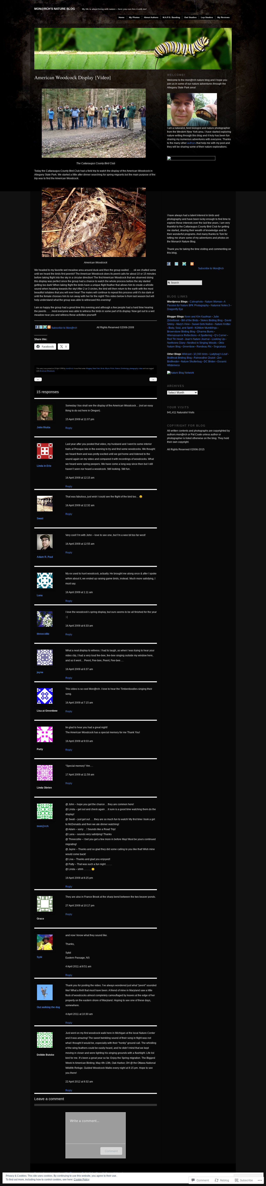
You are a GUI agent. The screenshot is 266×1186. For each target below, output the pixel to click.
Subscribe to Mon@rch (64, 327)
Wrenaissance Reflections (182, 335)
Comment (111, 1151)
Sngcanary (220, 346)
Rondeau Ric (204, 346)
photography (133, 368)
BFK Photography (199, 305)
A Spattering (205, 335)
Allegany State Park (93, 368)
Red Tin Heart (175, 339)
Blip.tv (107, 368)
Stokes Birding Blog (211, 320)
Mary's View (183, 324)
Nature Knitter (222, 324)
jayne (40, 672)
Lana (40, 595)
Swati (40, 518)
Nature (117, 368)
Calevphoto (196, 301)
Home (121, 17)
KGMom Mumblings (206, 327)
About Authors (151, 17)
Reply (68, 428)
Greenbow (189, 346)
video (140, 368)
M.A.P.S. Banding (171, 17)
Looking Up (218, 339)
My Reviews (223, 17)
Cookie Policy (81, 1179)
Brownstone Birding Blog (181, 331)
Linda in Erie (44, 465)
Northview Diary (176, 342)
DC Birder (209, 361)
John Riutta (43, 427)
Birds (102, 368)
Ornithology (125, 368)
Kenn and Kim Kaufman (198, 316)
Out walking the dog (48, 1007)
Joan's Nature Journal (197, 339)
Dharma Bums (205, 331)
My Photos (134, 17)
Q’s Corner (220, 335)
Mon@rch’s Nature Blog (54, 8)
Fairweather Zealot (204, 357)
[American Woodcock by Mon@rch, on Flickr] (95, 259)
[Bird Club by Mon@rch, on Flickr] (95, 160)
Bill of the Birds (189, 320)
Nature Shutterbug (191, 361)
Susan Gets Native (202, 324)
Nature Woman (213, 301)
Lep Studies (207, 17)
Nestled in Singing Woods (202, 342)
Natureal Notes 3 (220, 305)
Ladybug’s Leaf (218, 354)
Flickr (112, 368)
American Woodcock (47, 371)
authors (191, 143)
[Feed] (49, 327)
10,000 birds (200, 354)
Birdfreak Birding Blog (179, 357)
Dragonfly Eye (175, 309)
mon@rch (69, 368)
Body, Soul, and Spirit (181, 327)
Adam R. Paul (45, 556)
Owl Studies (190, 17)
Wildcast (186, 354)
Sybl (39, 957)
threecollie (43, 633)
